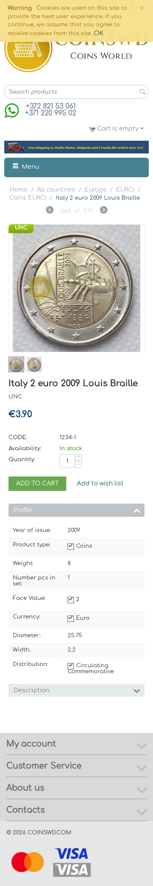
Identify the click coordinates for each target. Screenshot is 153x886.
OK (98, 33)
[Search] (142, 92)
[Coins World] (76, 48)
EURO (125, 190)
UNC (21, 228)
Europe (96, 190)
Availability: (24, 448)
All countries (56, 190)
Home (18, 190)
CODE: (17, 437)
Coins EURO (27, 198)
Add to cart (37, 483)
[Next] (104, 211)
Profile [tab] (23, 510)
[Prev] (50, 211)
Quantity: (21, 460)
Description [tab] (31, 690)
